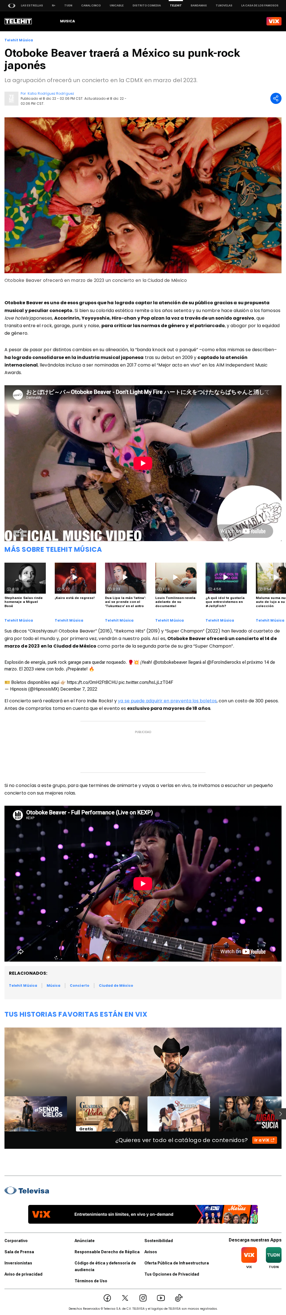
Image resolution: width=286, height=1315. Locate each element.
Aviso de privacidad (23, 1274)
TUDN (68, 5)
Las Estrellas (32, 5)
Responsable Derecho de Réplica (107, 1252)
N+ (53, 5)
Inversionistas (18, 1263)
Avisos (150, 1252)
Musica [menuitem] (67, 21)
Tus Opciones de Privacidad (171, 1274)
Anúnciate (85, 1240)
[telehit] (18, 21)
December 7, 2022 (78, 689)
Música (53, 985)
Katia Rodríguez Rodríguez (51, 93)
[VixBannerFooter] (143, 1214)
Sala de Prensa (19, 1252)
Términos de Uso (91, 1281)
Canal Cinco (91, 5)
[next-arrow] (280, 1113)
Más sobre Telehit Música (53, 549)
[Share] (276, 98)
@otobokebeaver (170, 662)
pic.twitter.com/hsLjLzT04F (146, 682)
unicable (117, 5)
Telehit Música (18, 40)
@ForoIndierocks (224, 662)
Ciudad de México (116, 985)
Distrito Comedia (147, 5)
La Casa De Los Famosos (259, 5)
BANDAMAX (199, 5)
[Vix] (274, 21)
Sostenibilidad (158, 1240)
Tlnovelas (224, 5)
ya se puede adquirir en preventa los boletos (167, 701)
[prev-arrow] (1, 1114)
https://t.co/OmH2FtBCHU (92, 682)
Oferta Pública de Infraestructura (176, 1263)
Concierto (79, 985)
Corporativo (16, 1240)
